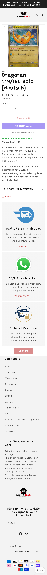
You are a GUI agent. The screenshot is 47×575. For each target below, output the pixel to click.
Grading (8, 390)
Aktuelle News (12, 408)
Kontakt (8, 396)
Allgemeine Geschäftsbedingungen (22, 419)
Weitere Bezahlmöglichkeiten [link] (23, 132)
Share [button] (8, 197)
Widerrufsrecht (12, 425)
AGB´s (8, 414)
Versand (21, 246)
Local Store (10, 372)
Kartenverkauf (11, 384)
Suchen (8, 366)
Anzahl (5, 103)
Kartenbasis (20, 574)
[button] (3, 15)
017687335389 (21, 296)
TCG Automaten (12, 378)
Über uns (9, 402)
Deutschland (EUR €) (22, 551)
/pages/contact (22, 478)
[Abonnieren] (39, 523)
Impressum (10, 431)
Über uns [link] (23, 351)
